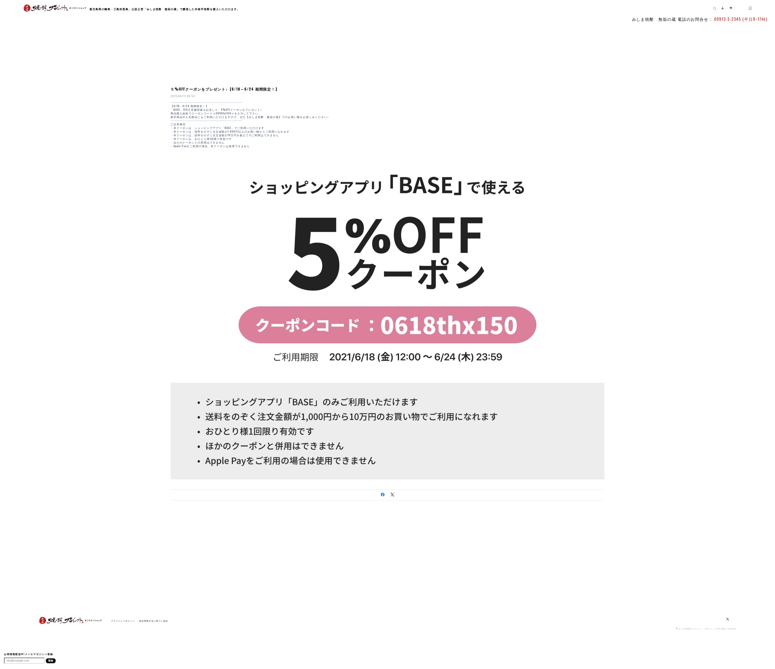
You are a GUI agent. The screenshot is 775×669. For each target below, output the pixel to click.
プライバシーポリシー (123, 620)
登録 (50, 660)
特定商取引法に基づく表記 (153, 620)
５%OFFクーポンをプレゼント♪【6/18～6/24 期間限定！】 (225, 89)
